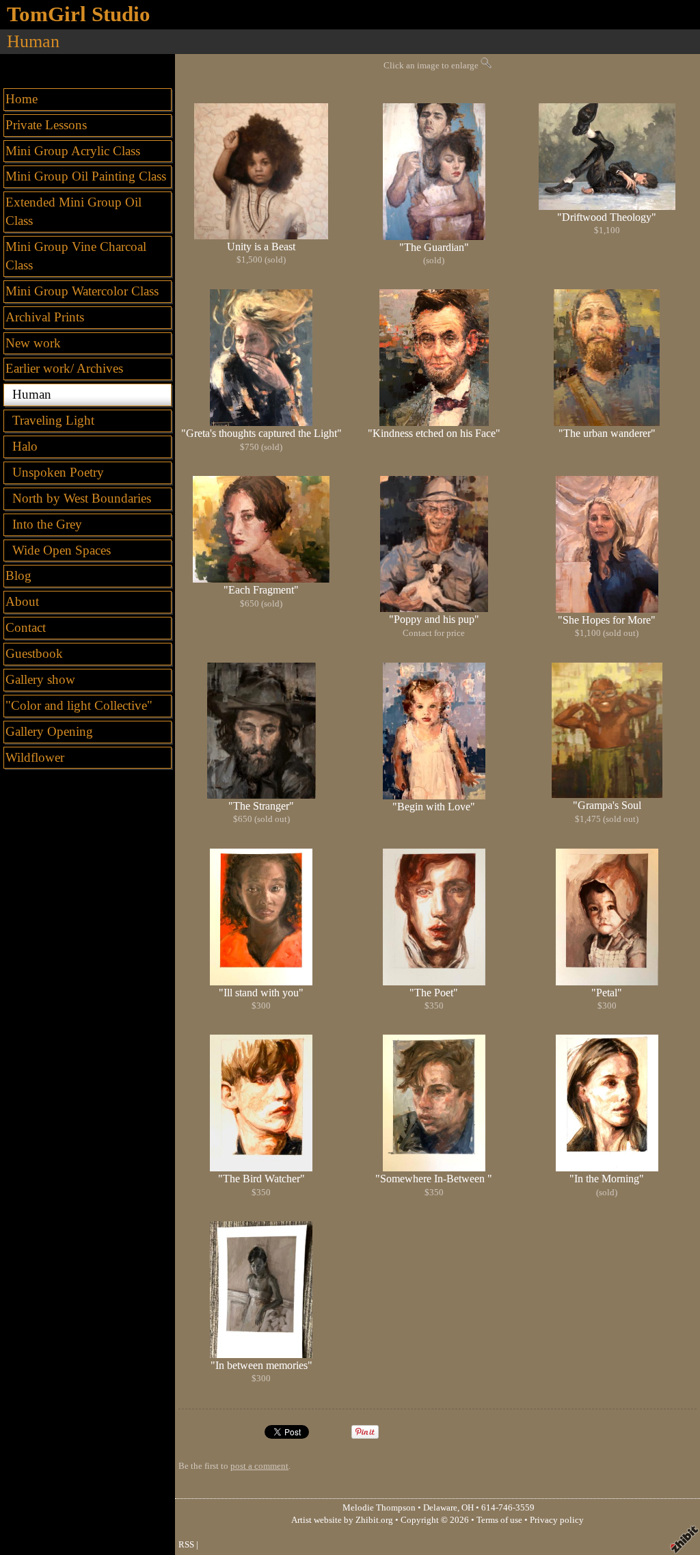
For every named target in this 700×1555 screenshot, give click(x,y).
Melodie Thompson (379, 1508)
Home (21, 99)
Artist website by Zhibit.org (342, 1520)
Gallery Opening (49, 731)
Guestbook (34, 653)
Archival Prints (44, 317)
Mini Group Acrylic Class (72, 151)
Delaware (440, 1508)
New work (33, 343)
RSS (186, 1545)
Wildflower (34, 757)
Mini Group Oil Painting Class (85, 176)
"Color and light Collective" (78, 705)
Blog (18, 575)
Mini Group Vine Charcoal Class (75, 255)
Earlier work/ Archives (64, 368)
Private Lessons (46, 125)
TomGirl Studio (78, 14)
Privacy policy (557, 1520)
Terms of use (499, 1520)
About (22, 601)
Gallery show (40, 679)
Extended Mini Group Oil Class (73, 211)
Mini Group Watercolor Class (82, 291)
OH (467, 1508)
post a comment (259, 1466)
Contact (25, 627)
